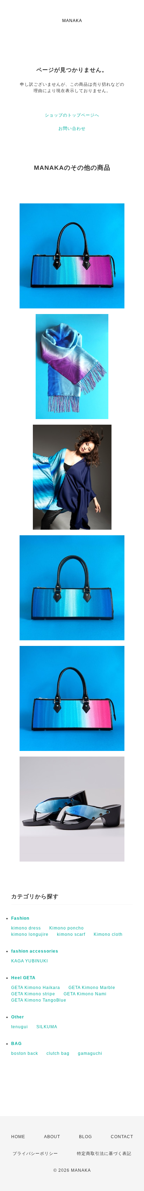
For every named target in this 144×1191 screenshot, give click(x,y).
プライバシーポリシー (35, 1153)
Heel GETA (23, 977)
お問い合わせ (72, 128)
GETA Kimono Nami (85, 993)
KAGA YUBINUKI (29, 961)
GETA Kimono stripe (33, 993)
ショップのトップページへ (72, 115)
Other (17, 1017)
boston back (24, 1053)
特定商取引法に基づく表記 (104, 1153)
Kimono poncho (66, 928)
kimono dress (26, 928)
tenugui (19, 1026)
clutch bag (58, 1053)
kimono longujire (30, 934)
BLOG (85, 1136)
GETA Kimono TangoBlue (38, 1000)
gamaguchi (90, 1053)
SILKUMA (46, 1026)
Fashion (20, 918)
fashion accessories (34, 951)
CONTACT (122, 1136)
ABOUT (52, 1136)
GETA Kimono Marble (92, 987)
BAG (16, 1043)
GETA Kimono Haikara (35, 987)
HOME (18, 1136)
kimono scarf (71, 934)
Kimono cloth (108, 934)
